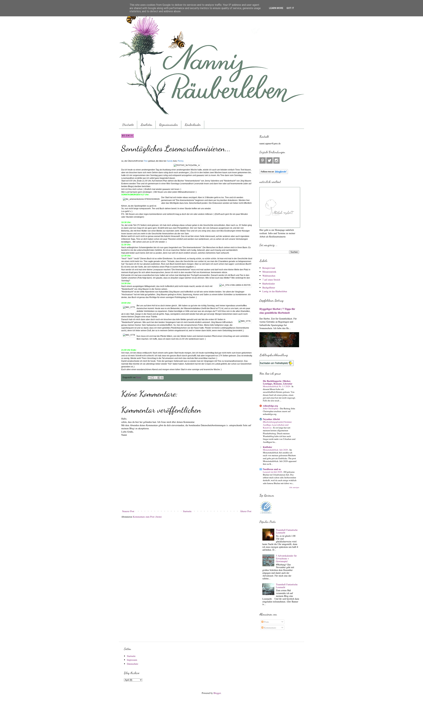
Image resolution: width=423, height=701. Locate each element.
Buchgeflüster (268, 287)
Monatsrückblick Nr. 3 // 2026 (276, 386)
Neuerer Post (128, 511)
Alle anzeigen (294, 487)
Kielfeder (267, 447)
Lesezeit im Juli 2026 (273, 471)
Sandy (170, 161)
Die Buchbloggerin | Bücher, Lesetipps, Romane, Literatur (277, 382)
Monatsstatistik (269, 271)
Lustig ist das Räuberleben (274, 291)
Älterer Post (245, 511)
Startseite (128, 125)
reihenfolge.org (270, 405)
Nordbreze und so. (272, 469)
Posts (266, 621)
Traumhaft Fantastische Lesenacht (287, 531)
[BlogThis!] (152, 377)
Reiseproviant (268, 267)
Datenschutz (132, 663)
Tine (146, 161)
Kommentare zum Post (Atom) (147, 516)
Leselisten (146, 125)
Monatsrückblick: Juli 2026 (275, 449)
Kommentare (269, 627)
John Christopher (271, 408)
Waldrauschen (268, 275)
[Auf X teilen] (155, 377)
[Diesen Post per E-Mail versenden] (149, 377)
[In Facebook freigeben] (158, 377)
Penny (180, 161)
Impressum (132, 659)
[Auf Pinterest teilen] (162, 377)
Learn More (276, 8)
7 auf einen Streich (271, 279)
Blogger (217, 693)
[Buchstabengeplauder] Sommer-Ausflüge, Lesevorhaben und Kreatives (277, 424)
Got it (290, 8)
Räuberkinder (193, 125)
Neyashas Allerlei (271, 419)
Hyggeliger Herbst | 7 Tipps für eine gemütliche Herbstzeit (277, 311)
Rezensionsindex (168, 125)
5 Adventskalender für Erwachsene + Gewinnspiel (286, 558)
